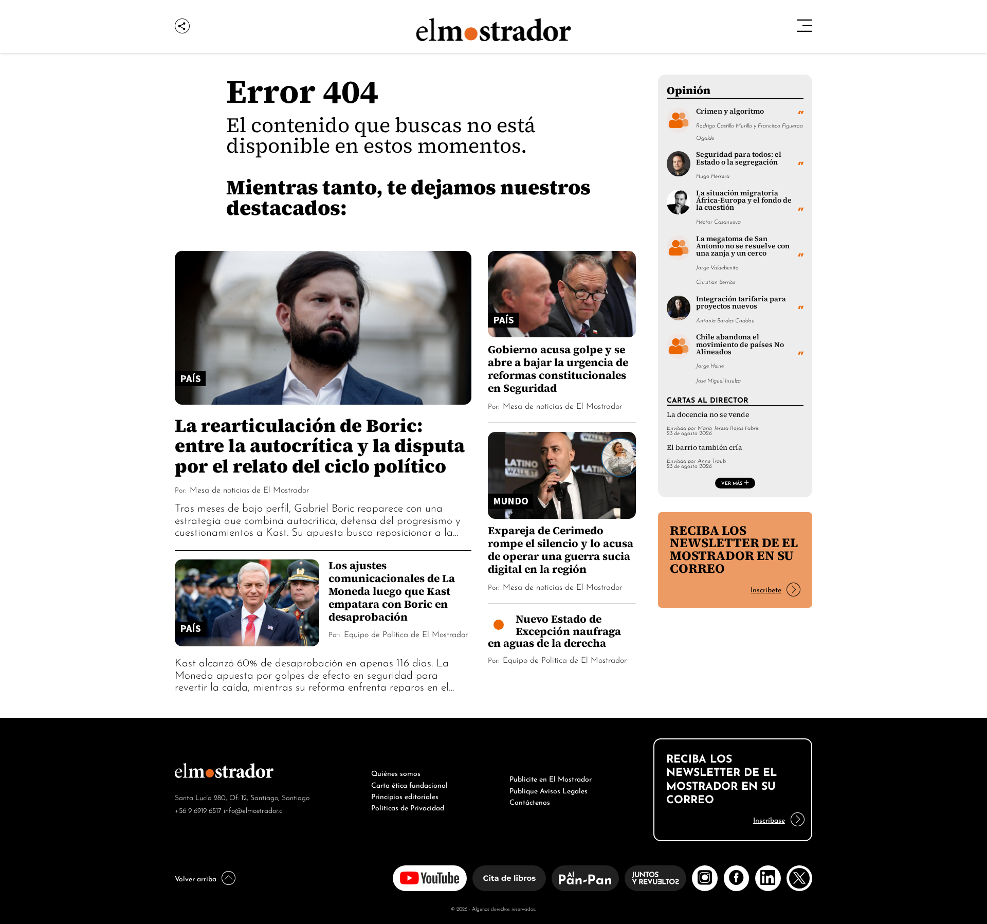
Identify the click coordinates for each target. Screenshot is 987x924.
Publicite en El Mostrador (550, 778)
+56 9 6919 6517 (198, 809)
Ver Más (731, 483)
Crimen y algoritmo (730, 111)
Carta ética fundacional (409, 784)
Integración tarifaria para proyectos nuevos (741, 302)
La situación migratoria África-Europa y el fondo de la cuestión (744, 200)
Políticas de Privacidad (407, 807)
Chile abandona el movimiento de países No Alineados (740, 344)
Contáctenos (529, 801)
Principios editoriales (404, 795)
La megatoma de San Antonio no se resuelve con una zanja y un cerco (743, 246)
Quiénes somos (396, 772)
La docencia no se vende (708, 415)
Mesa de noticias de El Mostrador (249, 489)
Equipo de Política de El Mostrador (406, 633)
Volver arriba (195, 878)
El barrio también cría (704, 447)
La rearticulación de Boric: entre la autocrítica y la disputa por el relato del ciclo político (320, 445)
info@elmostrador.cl (254, 809)
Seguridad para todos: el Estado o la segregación (738, 158)
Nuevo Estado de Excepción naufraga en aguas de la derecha (554, 630)
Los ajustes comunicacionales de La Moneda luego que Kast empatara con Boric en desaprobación (391, 591)
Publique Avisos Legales (548, 790)
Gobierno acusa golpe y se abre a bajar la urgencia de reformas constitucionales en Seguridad (558, 368)
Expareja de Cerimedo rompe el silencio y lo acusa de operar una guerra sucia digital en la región (560, 549)
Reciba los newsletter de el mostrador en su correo (734, 549)
